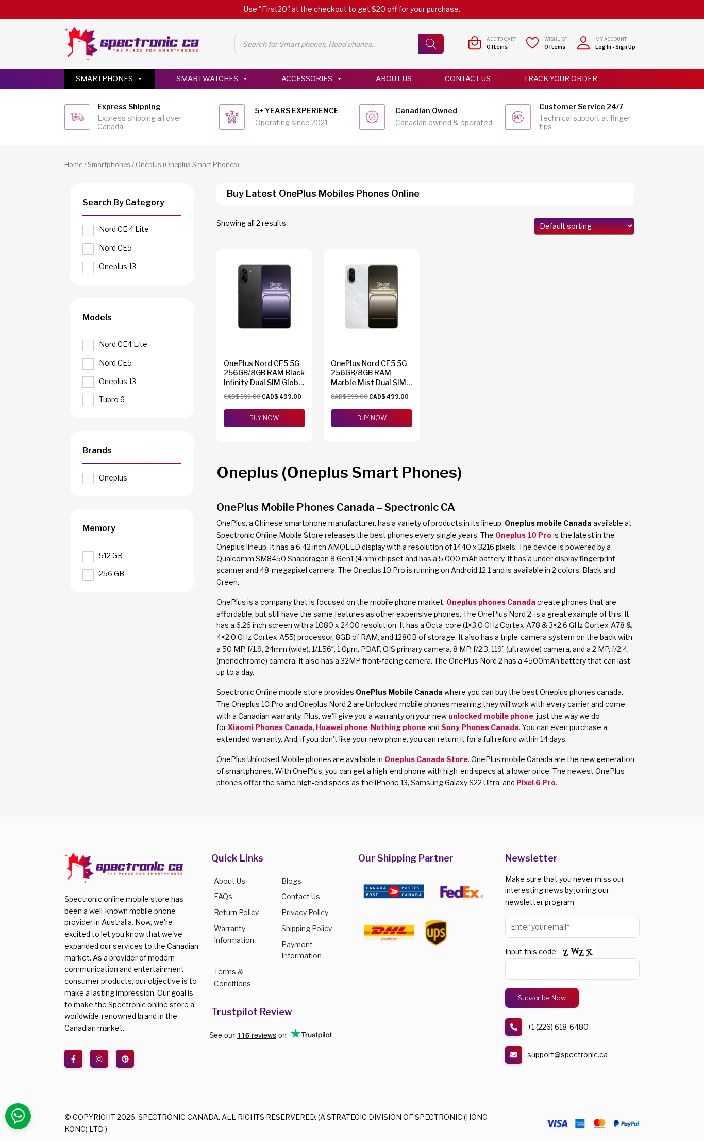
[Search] (431, 44)
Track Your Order (560, 78)
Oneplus (113, 477)
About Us (394, 78)
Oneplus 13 (117, 266)
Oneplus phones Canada (490, 602)
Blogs (291, 880)
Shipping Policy (306, 928)
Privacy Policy (304, 912)
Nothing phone (398, 727)
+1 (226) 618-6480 (558, 1026)
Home (73, 165)
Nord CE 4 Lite (124, 229)
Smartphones (104, 78)
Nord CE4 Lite (123, 344)
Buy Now (264, 418)
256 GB (111, 573)
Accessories (306, 78)
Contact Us (468, 78)
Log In (603, 47)
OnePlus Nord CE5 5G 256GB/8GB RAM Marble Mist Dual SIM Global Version (369, 377)
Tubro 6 (112, 399)
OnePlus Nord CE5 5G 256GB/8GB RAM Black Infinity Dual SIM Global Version (264, 377)
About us (229, 880)
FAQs (223, 896)
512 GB (111, 555)
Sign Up (625, 47)
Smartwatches (207, 78)
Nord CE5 (115, 247)
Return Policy (236, 912)
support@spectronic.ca (567, 1054)
